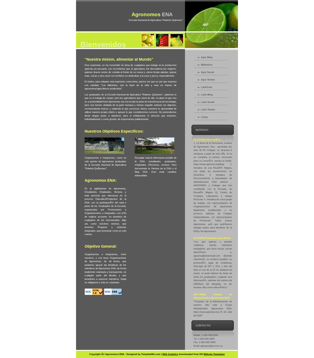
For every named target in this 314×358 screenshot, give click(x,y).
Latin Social (207, 102)
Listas (204, 117)
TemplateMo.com (150, 354)
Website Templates (214, 354)
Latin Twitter (208, 109)
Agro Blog (207, 57)
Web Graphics (170, 354)
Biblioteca (206, 64)
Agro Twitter (208, 79)
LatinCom (206, 87)
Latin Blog (207, 94)
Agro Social (207, 72)
